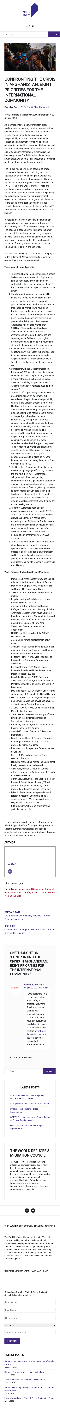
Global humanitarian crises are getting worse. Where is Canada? (27, 1097)
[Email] (10, 871)
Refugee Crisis (32, 892)
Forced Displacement (35, 889)
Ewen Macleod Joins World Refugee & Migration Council (29, 1398)
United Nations (48, 892)
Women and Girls (12, 896)
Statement (44, 107)
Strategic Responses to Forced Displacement (24, 1380)
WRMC (34, 107)
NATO (21, 892)
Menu (31, 26)
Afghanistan (18, 889)
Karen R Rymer (31, 984)
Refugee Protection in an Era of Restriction (29, 1104)
